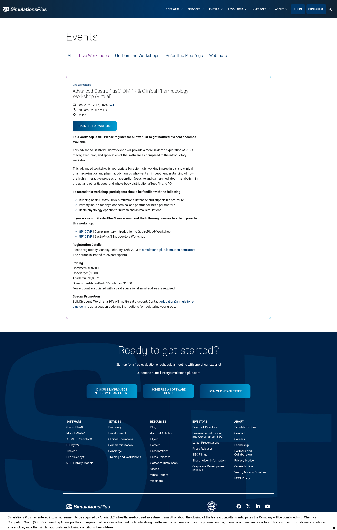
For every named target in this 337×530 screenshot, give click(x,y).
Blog (153, 427)
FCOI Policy (242, 478)
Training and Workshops (124, 457)
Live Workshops (94, 55)
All (70, 55)
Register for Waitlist (95, 126)
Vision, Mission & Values (250, 472)
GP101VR (85, 236)
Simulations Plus (245, 427)
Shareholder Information (209, 460)
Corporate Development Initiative (208, 467)
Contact (239, 433)
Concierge (115, 451)
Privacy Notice (244, 460)
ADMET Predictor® (79, 439)
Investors (259, 9)
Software (172, 9)
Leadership (241, 445)
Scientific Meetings (184, 55)
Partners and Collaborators (243, 452)
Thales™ (71, 451)
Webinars (218, 55)
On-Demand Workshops (137, 55)
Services (194, 9)
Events (214, 9)
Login (298, 9)
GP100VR (85, 231)
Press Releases (160, 457)
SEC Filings (199, 454)
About (279, 9)
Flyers (154, 439)
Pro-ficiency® (75, 457)
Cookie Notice (243, 466)
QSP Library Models (79, 463)
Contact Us (316, 9)
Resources (235, 9)
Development (117, 433)
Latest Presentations (205, 442)
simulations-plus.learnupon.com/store (169, 250)
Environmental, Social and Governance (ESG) (207, 434)
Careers (239, 439)
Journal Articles (161, 433)
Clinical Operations (120, 439)
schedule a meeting (173, 364)
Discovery (115, 427)
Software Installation (164, 463)
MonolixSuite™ (75, 433)
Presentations (159, 451)
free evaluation (145, 364)
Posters (155, 445)
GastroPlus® (74, 427)
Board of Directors (204, 427)
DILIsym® (72, 445)
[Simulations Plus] (25, 9)
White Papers (159, 475)
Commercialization (120, 445)
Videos (154, 469)
